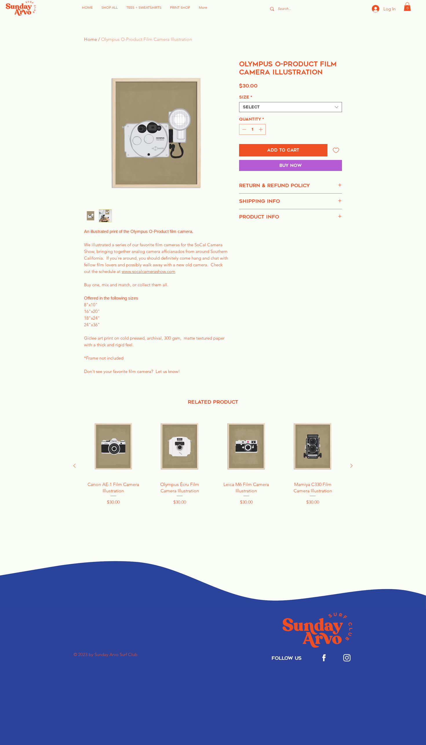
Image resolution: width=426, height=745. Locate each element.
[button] (407, 6)
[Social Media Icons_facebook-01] (324, 658)
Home (90, 39)
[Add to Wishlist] (336, 150)
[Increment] (261, 129)
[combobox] (290, 107)
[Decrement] (243, 129)
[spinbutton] (252, 129)
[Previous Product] (74, 465)
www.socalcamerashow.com (148, 271)
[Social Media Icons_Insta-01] (347, 658)
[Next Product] (351, 465)
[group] (213, 466)
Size (245, 97)
